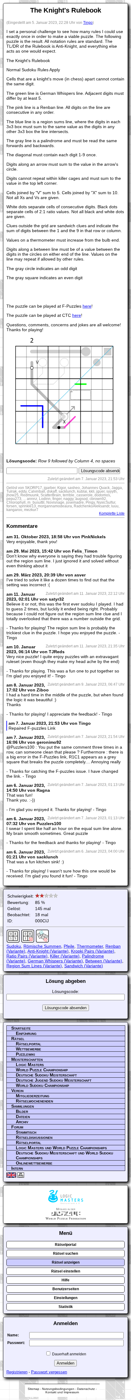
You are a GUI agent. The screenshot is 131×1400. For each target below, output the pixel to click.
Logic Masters (30, 1064)
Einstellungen (65, 1298)
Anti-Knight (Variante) (48, 951)
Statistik (65, 1307)
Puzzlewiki (25, 1054)
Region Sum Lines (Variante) (34, 965)
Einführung (26, 1033)
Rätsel (17, 1038)
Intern (17, 1168)
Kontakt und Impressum (62, 1392)
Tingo (88, 22)
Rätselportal (28, 1043)
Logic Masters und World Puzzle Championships (61, 1147)
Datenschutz (86, 1389)
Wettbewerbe (28, 1048)
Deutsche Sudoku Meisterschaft (46, 1074)
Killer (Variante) (65, 956)
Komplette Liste (112, 513)
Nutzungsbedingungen (58, 1389)
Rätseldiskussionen (34, 1137)
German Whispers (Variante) (55, 960)
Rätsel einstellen (65, 1271)
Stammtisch (26, 1132)
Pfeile (69, 946)
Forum (17, 1126)
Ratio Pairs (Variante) (27, 956)
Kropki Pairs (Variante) (92, 951)
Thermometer (90, 946)
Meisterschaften (27, 1059)
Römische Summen (42, 946)
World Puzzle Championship (42, 1069)
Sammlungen (22, 1106)
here (87, 306)
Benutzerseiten (65, 1289)
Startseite (21, 1028)
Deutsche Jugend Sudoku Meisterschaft (53, 1080)
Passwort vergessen (49, 1372)
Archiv (22, 1121)
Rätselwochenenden (34, 1100)
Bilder (22, 1111)
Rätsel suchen (65, 1253)
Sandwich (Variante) (83, 965)
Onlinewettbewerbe (34, 1163)
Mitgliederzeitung (32, 1095)
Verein (17, 1090)
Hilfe (65, 1280)
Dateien (23, 1116)
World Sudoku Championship (42, 1085)
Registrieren (16, 1372)
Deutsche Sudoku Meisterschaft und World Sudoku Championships (64, 1155)
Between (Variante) (103, 960)
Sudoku (13, 946)
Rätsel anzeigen (66, 1262)
